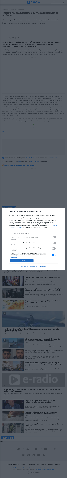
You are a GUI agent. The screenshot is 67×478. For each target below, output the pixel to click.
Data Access (33, 266)
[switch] (54, 237)
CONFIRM (22, 260)
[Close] (61, 211)
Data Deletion (24, 266)
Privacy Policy (42, 266)
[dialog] (33, 239)
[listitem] (33, 233)
